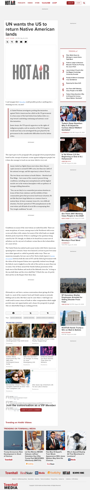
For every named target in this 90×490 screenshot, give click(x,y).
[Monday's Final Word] (73, 231)
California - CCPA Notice (72, 479)
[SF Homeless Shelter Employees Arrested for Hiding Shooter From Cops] (73, 285)
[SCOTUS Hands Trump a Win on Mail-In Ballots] (73, 318)
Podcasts (21, 3)
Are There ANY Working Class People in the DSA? (73, 215)
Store (37, 3)
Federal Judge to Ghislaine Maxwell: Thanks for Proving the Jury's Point (75, 65)
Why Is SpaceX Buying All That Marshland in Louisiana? (76, 454)
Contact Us (61, 479)
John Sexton (65, 304)
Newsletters (31, 479)
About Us (14, 479)
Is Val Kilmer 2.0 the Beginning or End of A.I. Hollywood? (72, 156)
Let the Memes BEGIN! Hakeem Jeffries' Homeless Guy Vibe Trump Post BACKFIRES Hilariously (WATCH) (34, 456)
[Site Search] (84, 3)
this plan (22, 102)
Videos (30, 3)
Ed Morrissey (66, 132)
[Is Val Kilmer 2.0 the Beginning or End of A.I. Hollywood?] (73, 145)
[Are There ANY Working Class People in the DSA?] (73, 204)
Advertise (37, 479)
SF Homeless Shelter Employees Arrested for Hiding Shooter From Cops (72, 298)
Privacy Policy (54, 479)
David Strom (65, 218)
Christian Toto (66, 161)
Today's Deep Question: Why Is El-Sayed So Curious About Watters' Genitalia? (75, 96)
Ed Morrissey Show (22, 479)
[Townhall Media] (10, 486)
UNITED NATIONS (29, 318)
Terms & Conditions (45, 479)
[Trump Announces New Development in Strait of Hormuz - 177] (13, 440)
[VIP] (55, 3)
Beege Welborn (66, 332)
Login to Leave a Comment (31, 410)
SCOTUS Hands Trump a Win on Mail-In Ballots (72, 329)
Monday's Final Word (71, 240)
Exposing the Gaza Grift (73, 83)
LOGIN (78, 3)
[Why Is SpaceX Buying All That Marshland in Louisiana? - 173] (76, 440)
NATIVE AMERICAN (16, 318)
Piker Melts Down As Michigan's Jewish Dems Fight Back (74, 57)
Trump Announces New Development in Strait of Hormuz (13, 454)
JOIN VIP (70, 3)
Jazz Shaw (10, 38)
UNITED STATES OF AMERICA (45, 318)
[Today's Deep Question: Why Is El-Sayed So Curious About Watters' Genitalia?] (73, 114)
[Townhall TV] (47, 3)
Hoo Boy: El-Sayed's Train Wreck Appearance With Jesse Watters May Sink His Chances (55, 456)
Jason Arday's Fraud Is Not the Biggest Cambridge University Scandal (74, 72)
